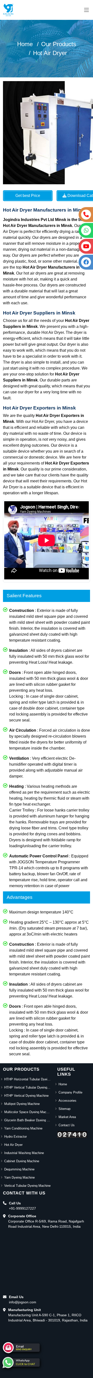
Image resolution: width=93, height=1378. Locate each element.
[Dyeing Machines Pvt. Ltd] (8, 10)
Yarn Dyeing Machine (19, 1177)
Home (25, 44)
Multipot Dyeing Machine (22, 1103)
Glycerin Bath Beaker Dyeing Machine (27, 1120)
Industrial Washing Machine (24, 1153)
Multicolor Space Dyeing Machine (27, 1112)
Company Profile (70, 1092)
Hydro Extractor (15, 1136)
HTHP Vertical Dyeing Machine (26, 1095)
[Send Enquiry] (21, 1347)
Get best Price (27, 195)
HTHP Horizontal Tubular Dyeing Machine (27, 1079)
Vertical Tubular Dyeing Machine (27, 1185)
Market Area (67, 1117)
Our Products (58, 44)
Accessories (67, 1100)
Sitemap (64, 1108)
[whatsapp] (21, 1362)
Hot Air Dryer (50, 53)
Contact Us (67, 1125)
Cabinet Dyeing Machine (21, 1161)
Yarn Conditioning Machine (23, 1128)
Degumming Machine (19, 1169)
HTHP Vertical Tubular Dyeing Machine (27, 1087)
